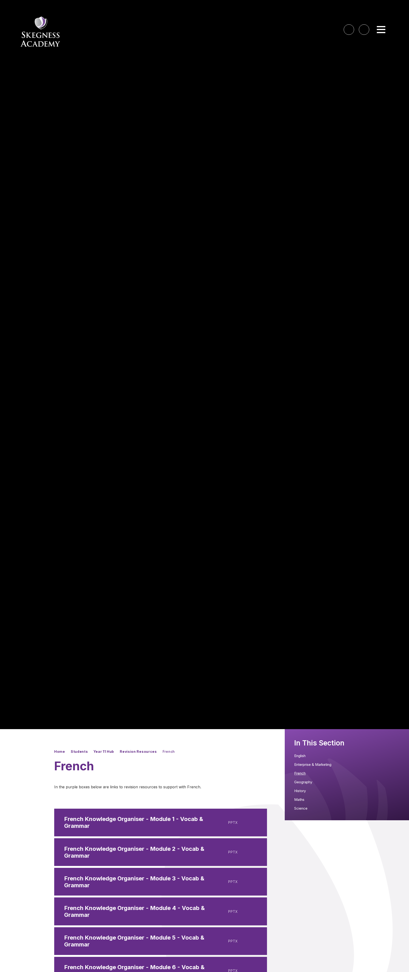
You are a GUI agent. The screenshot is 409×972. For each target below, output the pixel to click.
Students (79, 751)
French (169, 751)
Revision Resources (138, 751)
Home (59, 751)
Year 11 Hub (103, 751)
